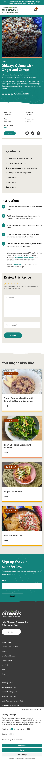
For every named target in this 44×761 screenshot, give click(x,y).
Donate (11, 631)
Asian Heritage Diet (9, 696)
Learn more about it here (24, 257)
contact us (17, 264)
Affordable (5, 75)
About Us (5, 665)
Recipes (4, 651)
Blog (3, 669)
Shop (3, 674)
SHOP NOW (31, 4)
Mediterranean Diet (9, 687)
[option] (22, 3)
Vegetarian (32, 77)
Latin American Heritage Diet (12, 701)
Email (4, 580)
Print (10, 133)
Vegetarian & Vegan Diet (11, 705)
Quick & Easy (14, 75)
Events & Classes (8, 656)
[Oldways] (10, 10)
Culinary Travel (7, 660)
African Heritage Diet (9, 77)
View (5, 127)
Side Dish (20, 77)
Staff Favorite (24, 75)
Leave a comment (23, 94)
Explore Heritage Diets (10, 647)
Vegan (26, 77)
